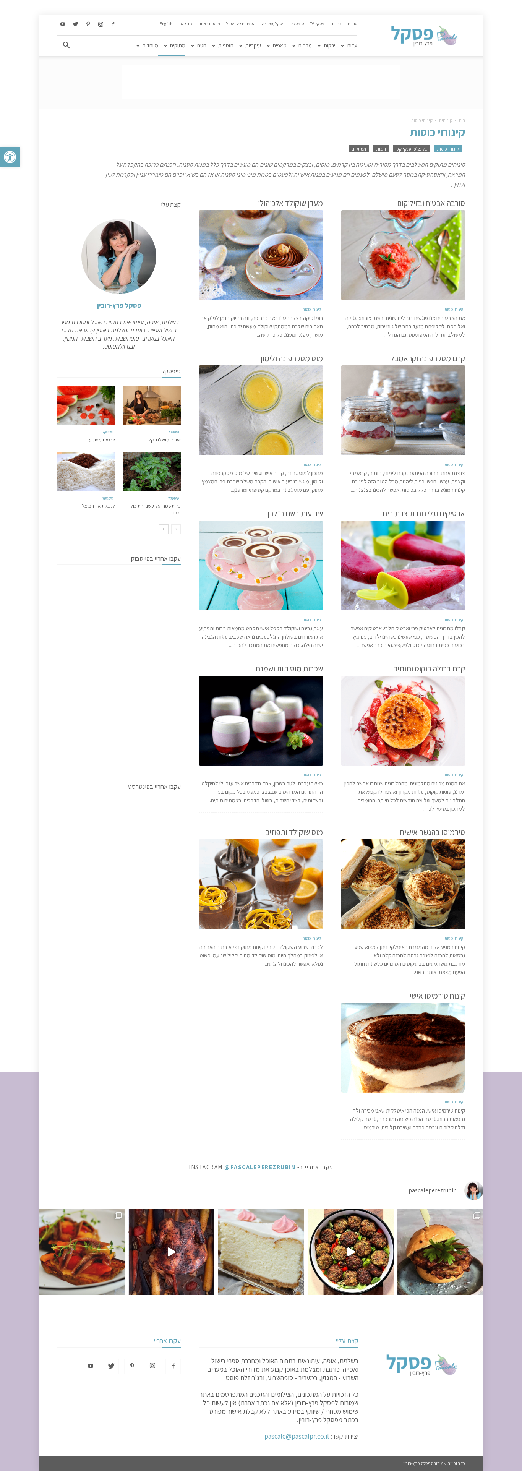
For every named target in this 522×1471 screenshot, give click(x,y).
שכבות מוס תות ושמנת (289, 668)
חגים (201, 45)
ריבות (381, 149)
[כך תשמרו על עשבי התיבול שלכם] (152, 471)
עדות (352, 45)
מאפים (280, 45)
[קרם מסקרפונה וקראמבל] (403, 410)
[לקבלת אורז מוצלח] (86, 471)
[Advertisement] (261, 82)
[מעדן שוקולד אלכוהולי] (261, 255)
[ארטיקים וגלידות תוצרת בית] (403, 565)
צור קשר (185, 23)
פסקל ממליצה (273, 23)
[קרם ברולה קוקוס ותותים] (403, 721)
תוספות (225, 45)
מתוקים (177, 45)
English (166, 23)
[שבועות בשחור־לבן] (261, 565)
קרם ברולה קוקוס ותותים (429, 668)
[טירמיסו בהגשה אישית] (403, 884)
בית (462, 120)
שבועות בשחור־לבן (295, 513)
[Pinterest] (88, 24)
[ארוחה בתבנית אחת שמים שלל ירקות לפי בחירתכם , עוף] (171, 1252)
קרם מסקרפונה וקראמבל (428, 358)
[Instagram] (100, 24)
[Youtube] (62, 24)
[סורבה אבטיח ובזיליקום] (403, 255)
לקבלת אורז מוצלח (97, 506)
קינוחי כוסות (448, 149)
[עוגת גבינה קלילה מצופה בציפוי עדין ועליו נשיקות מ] (261, 1252)
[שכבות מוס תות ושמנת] (261, 721)
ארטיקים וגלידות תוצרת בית (423, 513)
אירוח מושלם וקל (164, 439)
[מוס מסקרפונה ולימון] (261, 410)
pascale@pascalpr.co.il (296, 1436)
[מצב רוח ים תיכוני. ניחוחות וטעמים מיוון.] (82, 1252)
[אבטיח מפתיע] (86, 405)
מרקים (305, 45)
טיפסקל (297, 23)
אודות (352, 23)
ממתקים (359, 149)
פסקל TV (317, 23)
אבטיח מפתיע (102, 439)
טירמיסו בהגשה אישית (432, 832)
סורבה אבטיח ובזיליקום (431, 203)
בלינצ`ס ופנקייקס (411, 149)
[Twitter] (75, 24)
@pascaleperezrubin (259, 1167)
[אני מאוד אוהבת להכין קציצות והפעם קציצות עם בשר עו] (351, 1252)
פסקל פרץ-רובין (119, 305)
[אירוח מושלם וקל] (152, 405)
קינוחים (445, 120)
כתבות (336, 23)
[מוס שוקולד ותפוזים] (261, 884)
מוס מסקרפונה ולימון (292, 358)
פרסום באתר (209, 23)
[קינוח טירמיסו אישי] (403, 1048)
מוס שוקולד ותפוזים (294, 832)
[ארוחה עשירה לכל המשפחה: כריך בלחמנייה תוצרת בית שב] (440, 1252)
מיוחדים (150, 45)
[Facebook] (113, 24)
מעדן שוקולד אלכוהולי (290, 203)
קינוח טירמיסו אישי (437, 996)
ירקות (329, 45)
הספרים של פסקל (241, 23)
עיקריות (253, 45)
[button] (10, 157)
